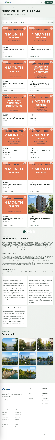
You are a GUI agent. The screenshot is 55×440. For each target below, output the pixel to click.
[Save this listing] (24, 28)
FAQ (30, 393)
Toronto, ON (17, 422)
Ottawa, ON (4, 422)
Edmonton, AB (18, 412)
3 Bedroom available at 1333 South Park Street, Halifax (40, 151)
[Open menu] (3, 2)
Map (23, 22)
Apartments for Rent (10, 7)
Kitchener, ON (5, 417)
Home (3, 7)
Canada (18, 7)
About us (31, 391)
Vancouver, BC (5, 424)
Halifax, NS (4, 414)
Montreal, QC (18, 419)
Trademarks (45, 398)
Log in (42, 2)
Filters (6, 22)
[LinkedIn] (6, 400)
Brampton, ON (5, 409)
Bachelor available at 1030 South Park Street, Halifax (12, 185)
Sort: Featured (14, 22)
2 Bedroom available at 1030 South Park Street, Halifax (13, 219)
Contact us (31, 395)
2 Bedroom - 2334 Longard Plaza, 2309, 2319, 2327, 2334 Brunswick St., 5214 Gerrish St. (14, 118)
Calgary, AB (4, 412)
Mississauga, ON (5, 419)
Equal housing (45, 395)
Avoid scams (45, 403)
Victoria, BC (17, 424)
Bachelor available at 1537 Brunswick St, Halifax (13, 84)
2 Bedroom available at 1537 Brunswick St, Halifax (40, 50)
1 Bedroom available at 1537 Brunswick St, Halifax (13, 50)
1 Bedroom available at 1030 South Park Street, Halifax (40, 185)
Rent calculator (45, 400)
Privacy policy (45, 393)
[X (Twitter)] (9, 400)
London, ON (17, 417)
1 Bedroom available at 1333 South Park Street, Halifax (40, 117)
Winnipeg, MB (5, 426)
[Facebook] (3, 400)
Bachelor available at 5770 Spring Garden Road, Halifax (40, 219)
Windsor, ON (17, 426)
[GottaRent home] (8, 2)
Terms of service (46, 391)
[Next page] (34, 231)
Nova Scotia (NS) (25, 7)
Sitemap (31, 398)
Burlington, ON (18, 409)
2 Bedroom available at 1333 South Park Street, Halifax (13, 151)
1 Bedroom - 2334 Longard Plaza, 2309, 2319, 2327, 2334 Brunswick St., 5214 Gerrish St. (41, 85)
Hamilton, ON (18, 414)
